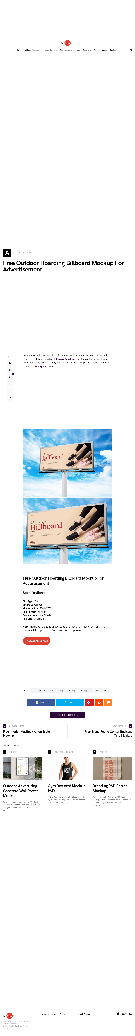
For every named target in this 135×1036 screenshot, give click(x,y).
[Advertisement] (67, 18)
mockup (72, 690)
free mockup (57, 690)
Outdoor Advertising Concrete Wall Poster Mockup (20, 791)
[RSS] (130, 1013)
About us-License (49, 1014)
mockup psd (101, 690)
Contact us (64, 1014)
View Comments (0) (66, 715)
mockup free (86, 690)
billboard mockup (39, 690)
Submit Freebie (84, 1014)
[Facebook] (118, 1013)
